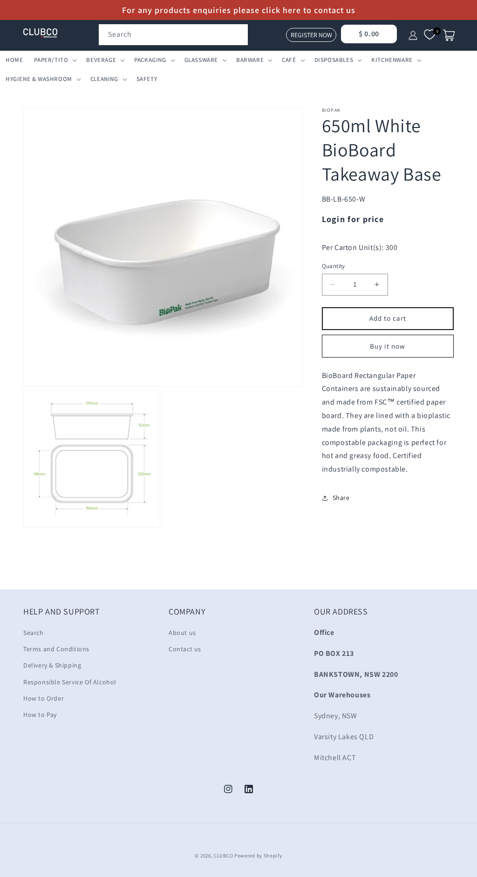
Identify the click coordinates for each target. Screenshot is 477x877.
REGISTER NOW (311, 35)
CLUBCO (223, 855)
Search (33, 632)
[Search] (237, 34)
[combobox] (173, 34)
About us (182, 632)
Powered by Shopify (258, 855)
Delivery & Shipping (52, 665)
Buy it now (387, 346)
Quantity (333, 266)
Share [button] (341, 497)
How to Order (43, 698)
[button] (54, 60)
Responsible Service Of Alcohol (69, 682)
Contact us (185, 649)
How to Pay (40, 714)
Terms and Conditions (56, 649)
